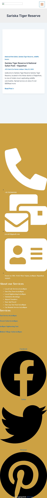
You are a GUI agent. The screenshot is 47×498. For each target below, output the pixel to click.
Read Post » (9, 88)
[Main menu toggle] (42, 4)
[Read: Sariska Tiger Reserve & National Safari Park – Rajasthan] (23, 41)
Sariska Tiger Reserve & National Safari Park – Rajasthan (20, 64)
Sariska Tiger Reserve (26, 56)
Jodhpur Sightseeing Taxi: (9, 326)
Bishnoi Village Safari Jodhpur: (11, 332)
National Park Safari (11, 56)
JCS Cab (30, 497)
